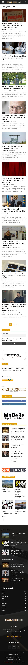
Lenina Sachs (5, 90)
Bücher (3, 84)
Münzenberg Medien (8, 662)
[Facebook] (9, 647)
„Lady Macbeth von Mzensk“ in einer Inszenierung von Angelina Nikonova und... (13, 180)
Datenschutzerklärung (13, 654)
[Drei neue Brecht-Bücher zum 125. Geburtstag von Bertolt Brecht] (14, 78)
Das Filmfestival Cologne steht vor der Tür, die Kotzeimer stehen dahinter (14, 58)
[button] (2, 2)
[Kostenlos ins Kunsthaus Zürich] (7, 484)
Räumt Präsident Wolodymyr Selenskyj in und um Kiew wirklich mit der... (14, 211)
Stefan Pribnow (5, 121)
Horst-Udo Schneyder (6, 310)
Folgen (23, 404)
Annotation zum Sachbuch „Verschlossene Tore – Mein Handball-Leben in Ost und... (7, 513)
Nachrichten (4, 143)
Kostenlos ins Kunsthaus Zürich (18, 533)
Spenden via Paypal (7, 377)
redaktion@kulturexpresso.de (14, 636)
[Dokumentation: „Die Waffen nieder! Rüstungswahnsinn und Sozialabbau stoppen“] (14, 15)
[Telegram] (18, 647)
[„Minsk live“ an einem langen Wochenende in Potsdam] (21, 504)
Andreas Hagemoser (6, 247)
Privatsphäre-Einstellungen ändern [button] (13, 656)
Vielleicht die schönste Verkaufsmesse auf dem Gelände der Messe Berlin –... (13, 243)
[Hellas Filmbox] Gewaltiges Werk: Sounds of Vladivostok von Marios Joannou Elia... (17, 438)
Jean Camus (4, 279)
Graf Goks (4, 62)
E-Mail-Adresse (5, 333)
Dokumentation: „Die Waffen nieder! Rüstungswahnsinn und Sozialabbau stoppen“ (12, 25)
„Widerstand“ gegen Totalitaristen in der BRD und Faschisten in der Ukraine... (14, 117)
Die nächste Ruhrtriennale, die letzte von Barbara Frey (12, 147)
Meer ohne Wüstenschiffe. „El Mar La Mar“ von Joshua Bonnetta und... (18, 445)
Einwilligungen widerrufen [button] (14, 659)
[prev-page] (3, 520)
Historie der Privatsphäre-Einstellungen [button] (13, 657)
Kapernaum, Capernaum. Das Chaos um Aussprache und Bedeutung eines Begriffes (18, 430)
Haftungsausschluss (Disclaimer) (17, 652)
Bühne (3, 175)
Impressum (5, 652)
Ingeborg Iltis (5, 150)
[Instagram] (14, 647)
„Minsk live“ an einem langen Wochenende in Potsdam (20, 511)
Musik (3, 271)
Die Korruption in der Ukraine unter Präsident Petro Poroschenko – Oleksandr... (14, 306)
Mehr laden (13, 461)
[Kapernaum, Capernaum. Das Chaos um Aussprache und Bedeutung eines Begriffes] (5, 430)
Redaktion (4, 29)
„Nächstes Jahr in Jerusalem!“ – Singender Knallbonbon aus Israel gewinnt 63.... (14, 276)
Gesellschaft (4, 21)
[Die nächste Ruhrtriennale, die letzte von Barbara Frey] (14, 138)
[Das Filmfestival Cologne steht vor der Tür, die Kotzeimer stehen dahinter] (14, 48)
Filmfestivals (4, 53)
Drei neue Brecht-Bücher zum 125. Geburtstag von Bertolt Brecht (14, 88)
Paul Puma (4, 215)
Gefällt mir (22, 400)
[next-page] (17, 324)
